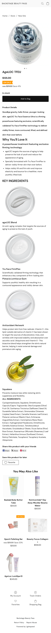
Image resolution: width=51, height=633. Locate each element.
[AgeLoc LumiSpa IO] (13, 562)
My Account (15, 596)
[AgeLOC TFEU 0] (25, 43)
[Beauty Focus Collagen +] (37, 525)
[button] (14, 3)
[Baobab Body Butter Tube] (13, 486)
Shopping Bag (35, 604)
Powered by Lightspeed (25, 626)
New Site (22, 16)
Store (13, 16)
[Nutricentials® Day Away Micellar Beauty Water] (37, 486)
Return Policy (19, 622)
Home (4, 16)
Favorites (16, 604)
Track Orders (35, 596)
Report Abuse (31, 622)
